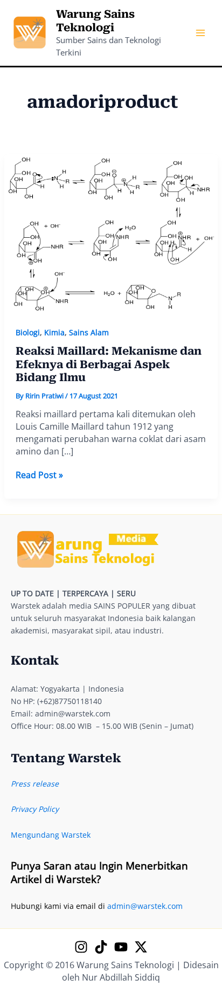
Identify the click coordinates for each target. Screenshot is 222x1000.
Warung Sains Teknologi (95, 21)
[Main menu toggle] (200, 33)
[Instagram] (81, 947)
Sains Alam (89, 332)
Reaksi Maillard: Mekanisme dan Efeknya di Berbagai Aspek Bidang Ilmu (109, 364)
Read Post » (39, 475)
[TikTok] (101, 947)
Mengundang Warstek (51, 835)
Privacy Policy (35, 809)
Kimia (54, 332)
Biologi (28, 332)
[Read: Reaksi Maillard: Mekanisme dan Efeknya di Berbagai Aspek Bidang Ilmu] (111, 234)
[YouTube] (121, 947)
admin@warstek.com (145, 906)
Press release (35, 783)
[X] (141, 947)
